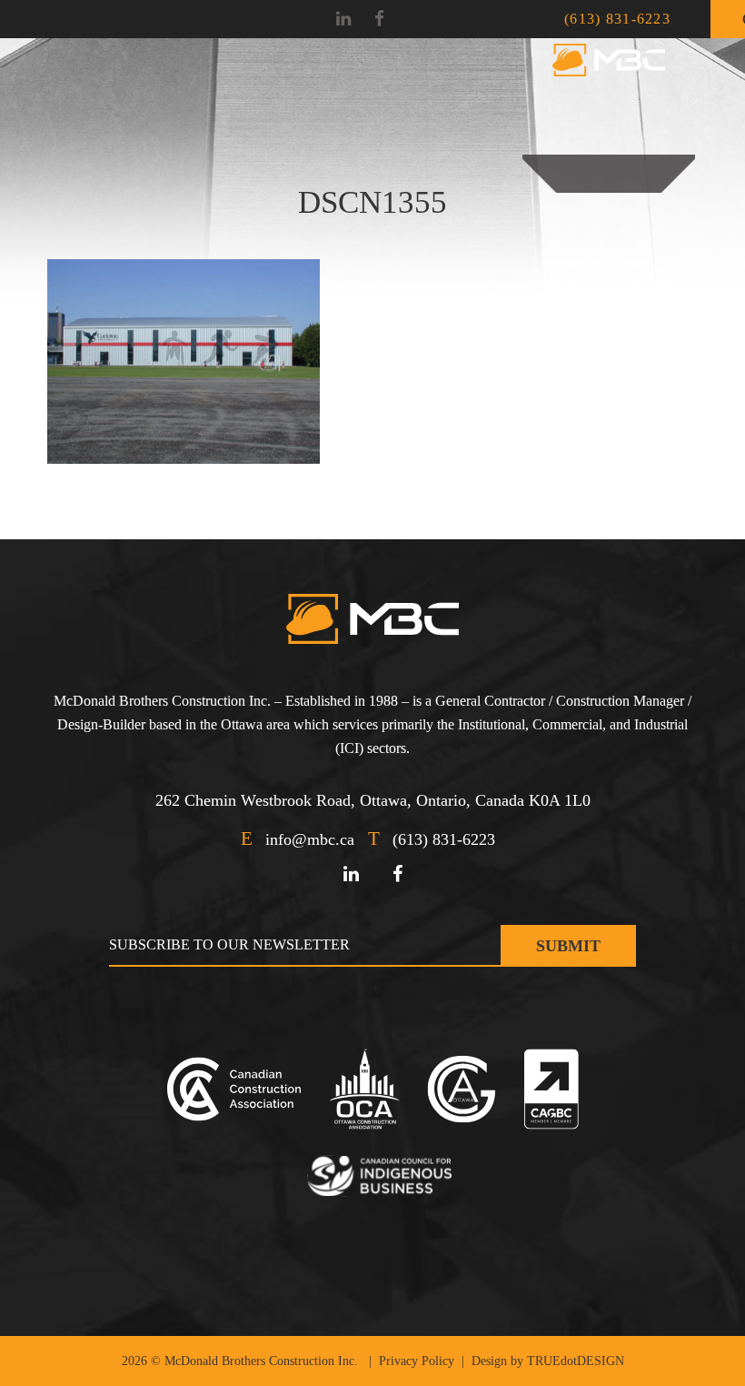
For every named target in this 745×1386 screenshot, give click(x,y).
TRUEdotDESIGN (575, 1361)
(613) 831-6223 (617, 18)
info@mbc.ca (309, 839)
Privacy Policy (416, 1361)
